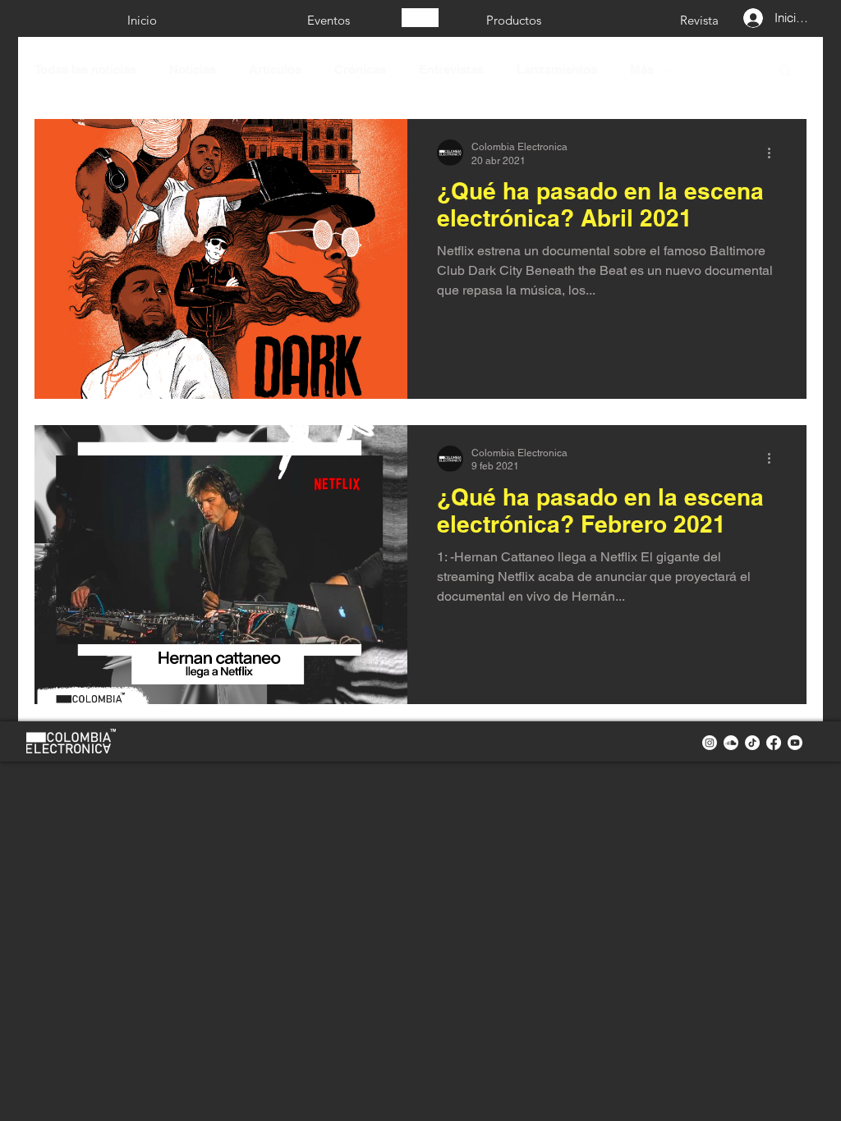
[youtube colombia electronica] (795, 742)
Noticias (192, 69)
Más (642, 69)
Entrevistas (451, 69)
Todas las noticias (85, 69)
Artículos (275, 69)
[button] (785, 71)
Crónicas (360, 69)
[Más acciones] (774, 152)
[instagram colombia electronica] (709, 742)
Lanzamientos (557, 69)
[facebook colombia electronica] (773, 742)
